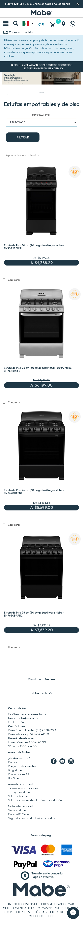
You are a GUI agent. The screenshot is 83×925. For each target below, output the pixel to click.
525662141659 (39, 734)
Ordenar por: (41, 115)
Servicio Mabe (17, 810)
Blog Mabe (15, 770)
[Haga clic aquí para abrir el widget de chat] (73, 913)
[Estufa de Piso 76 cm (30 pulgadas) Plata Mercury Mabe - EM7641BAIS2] (41, 324)
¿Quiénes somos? (19, 758)
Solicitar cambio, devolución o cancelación (35, 800)
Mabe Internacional (20, 806)
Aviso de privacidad (20, 784)
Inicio (14, 65)
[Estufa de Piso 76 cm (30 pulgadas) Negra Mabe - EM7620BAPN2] (41, 446)
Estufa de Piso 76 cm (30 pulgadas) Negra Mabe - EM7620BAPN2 (34, 491)
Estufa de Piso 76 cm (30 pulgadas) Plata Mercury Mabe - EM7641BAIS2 (39, 369)
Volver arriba (40, 693)
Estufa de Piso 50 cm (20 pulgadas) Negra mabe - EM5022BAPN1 (34, 247)
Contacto (14, 762)
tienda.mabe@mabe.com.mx (26, 718)
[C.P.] (41, 20)
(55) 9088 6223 (46, 730)
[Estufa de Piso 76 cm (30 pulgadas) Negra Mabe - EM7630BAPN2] (41, 569)
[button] (78, 4)
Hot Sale (13, 778)
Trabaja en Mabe (19, 792)
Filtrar (23, 137)
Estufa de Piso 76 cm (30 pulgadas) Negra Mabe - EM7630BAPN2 (34, 614)
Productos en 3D (18, 774)
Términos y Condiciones (23, 788)
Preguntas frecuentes (22, 766)
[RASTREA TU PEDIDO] (17, 32)
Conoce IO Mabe (18, 814)
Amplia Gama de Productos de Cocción (47, 65)
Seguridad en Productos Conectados (31, 818)
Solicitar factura (18, 796)
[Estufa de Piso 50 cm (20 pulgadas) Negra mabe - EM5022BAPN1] (41, 201)
